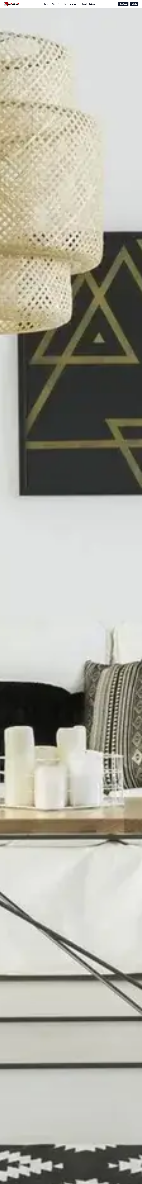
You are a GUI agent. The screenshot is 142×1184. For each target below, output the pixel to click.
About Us (55, 4)
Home (46, 4)
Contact (123, 4)
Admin (134, 4)
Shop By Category (89, 4)
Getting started (69, 4)
